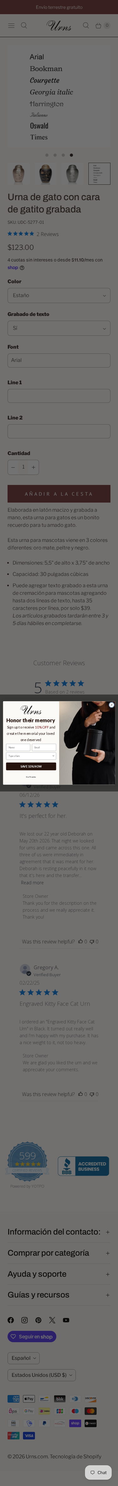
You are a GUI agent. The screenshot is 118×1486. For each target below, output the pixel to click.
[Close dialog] (111, 704)
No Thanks (31, 776)
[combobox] (30, 756)
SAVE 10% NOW (31, 766)
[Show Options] (53, 756)
